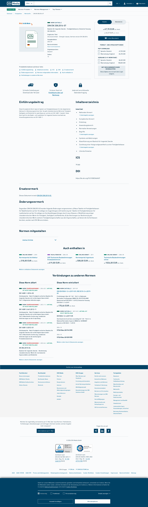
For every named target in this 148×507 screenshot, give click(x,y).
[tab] (39, 240)
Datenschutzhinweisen (51, 487)
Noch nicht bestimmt (53, 46)
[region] (74, 490)
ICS (53, 69)
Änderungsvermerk (27, 72)
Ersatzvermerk (69, 69)
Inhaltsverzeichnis (42, 69)
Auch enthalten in (67, 72)
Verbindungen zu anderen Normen (32, 75)
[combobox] (73, 3)
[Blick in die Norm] (31, 37)
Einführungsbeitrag (27, 69)
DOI (59, 69)
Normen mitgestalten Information (47, 72)
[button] (129, 3)
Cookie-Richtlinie (71, 487)
